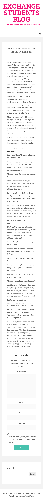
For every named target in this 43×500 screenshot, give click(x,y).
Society (19, 55)
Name (21, 402)
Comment (21, 372)
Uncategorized (28, 55)
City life (13, 55)
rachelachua (20, 48)
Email (21, 413)
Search (32, 474)
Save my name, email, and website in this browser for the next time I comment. (22, 439)
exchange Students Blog (21, 13)
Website (21, 423)
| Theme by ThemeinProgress (27, 493)
